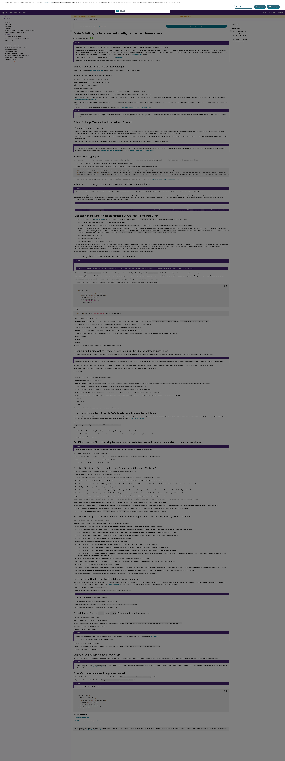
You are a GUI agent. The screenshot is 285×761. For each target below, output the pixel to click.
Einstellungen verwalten (243, 7)
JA (117, 10)
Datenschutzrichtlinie (47, 2)
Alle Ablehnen (273, 7)
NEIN (122, 10)
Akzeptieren (260, 7)
